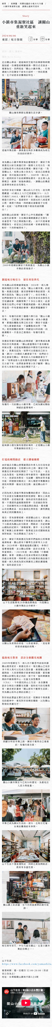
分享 (35, 39)
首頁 (4, 3)
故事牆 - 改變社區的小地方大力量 (27, 3)
